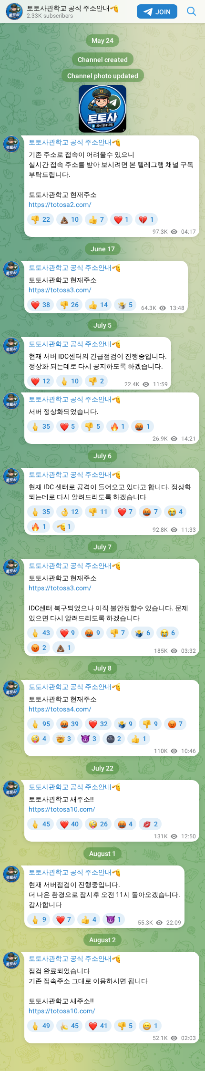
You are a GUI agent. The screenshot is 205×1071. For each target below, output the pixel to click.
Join (163, 12)
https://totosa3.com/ (60, 290)
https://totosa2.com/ (60, 204)
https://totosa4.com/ (60, 709)
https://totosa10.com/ (62, 809)
